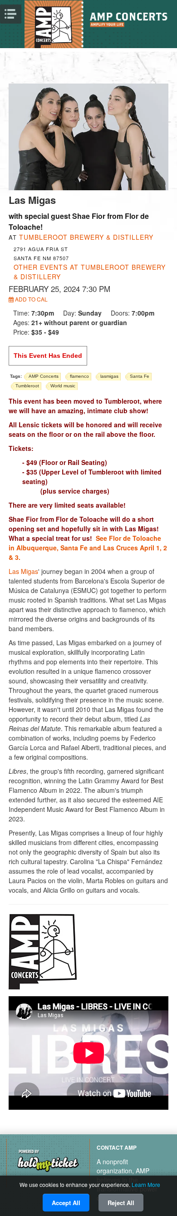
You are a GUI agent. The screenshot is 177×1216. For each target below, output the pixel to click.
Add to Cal (31, 299)
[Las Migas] (89, 135)
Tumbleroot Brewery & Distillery (86, 237)
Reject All (121, 1202)
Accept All (66, 1202)
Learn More (146, 1184)
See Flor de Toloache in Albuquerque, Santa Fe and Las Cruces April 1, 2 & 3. (88, 548)
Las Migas (23, 571)
